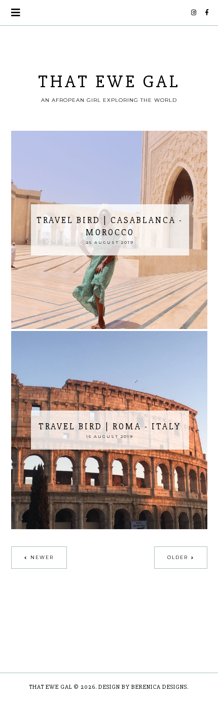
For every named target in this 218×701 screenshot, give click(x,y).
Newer (42, 557)
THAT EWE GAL (109, 81)
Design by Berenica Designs (142, 687)
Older (177, 557)
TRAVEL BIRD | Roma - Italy (110, 426)
